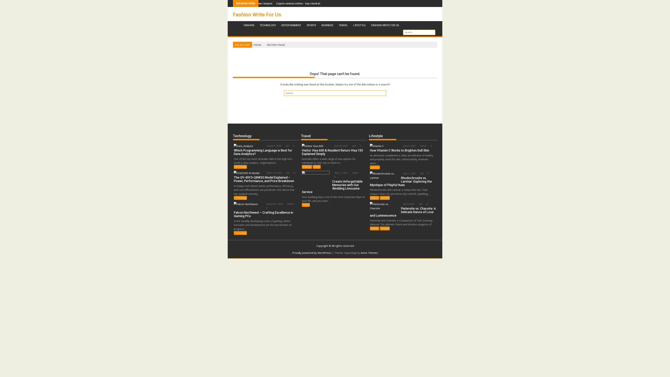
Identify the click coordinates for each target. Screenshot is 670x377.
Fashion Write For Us (257, 15)
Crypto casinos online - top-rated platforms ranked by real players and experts (307, 3)
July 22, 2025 (409, 145)
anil (287, 145)
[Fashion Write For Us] (236, 24)
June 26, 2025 (341, 145)
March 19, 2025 (274, 172)
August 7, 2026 (273, 145)
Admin (290, 203)
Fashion (249, 25)
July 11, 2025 (409, 173)
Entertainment (291, 25)
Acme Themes (369, 252)
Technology (268, 25)
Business (327, 25)
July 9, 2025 (408, 203)
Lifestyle (359, 25)
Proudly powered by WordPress (311, 252)
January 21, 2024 (274, 203)
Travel (317, 166)
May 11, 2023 (341, 172)
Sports (311, 25)
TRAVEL (343, 25)
